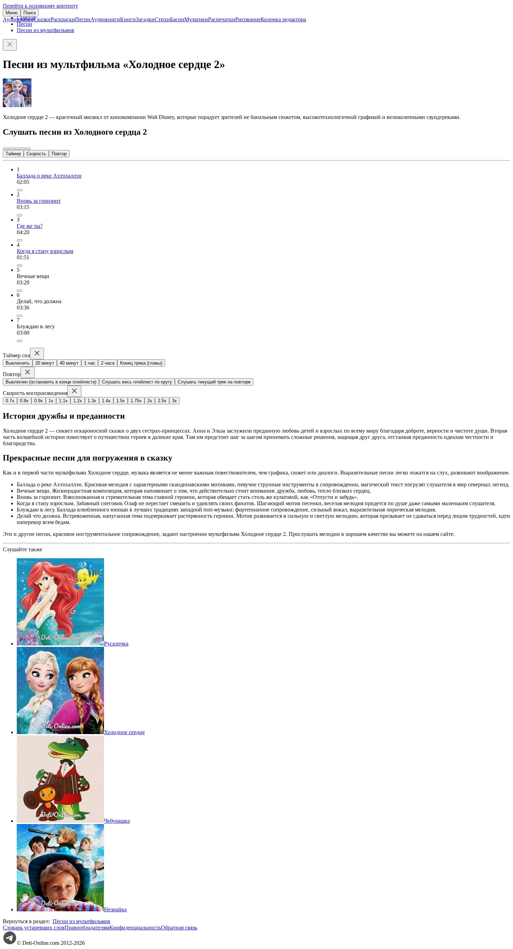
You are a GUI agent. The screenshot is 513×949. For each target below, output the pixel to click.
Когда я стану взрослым (45, 251)
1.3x (92, 400)
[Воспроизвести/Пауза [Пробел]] (17, 149)
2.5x (162, 400)
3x (174, 400)
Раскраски (63, 19)
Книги (128, 19)
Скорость (36, 153)
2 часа (107, 363)
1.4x (106, 400)
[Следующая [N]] (28, 149)
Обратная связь (179, 928)
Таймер (13, 153)
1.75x (136, 400)
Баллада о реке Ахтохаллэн (49, 176)
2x (149, 400)
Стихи (162, 19)
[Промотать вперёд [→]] (22, 149)
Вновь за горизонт (39, 201)
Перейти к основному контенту (40, 6)
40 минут (69, 363)
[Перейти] (19, 190)
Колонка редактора (283, 19)
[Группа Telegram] (10, 943)
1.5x (120, 400)
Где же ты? (30, 226)
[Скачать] (19, 291)
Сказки (42, 19)
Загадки (145, 19)
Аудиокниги (105, 19)
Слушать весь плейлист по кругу (137, 381)
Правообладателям (87, 928)
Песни (82, 19)
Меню (12, 12)
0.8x (24, 400)
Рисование (248, 19)
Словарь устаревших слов (34, 928)
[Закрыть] (10, 45)
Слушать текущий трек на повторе (214, 381)
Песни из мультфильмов (45, 30)
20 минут (44, 363)
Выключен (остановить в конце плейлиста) (51, 381)
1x (51, 400)
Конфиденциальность (135, 928)
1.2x (77, 400)
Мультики (196, 19)
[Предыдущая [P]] (5, 149)
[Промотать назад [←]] (11, 149)
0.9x (38, 400)
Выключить (18, 363)
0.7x (10, 400)
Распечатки (221, 19)
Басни (177, 19)
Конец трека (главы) (141, 363)
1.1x (63, 400)
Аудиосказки (18, 19)
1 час (89, 363)
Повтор (59, 153)
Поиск (29, 12)
